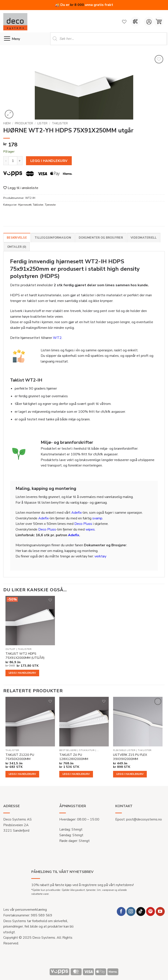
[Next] (162, 741)
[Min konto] (149, 22)
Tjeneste (50, 205)
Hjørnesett (25, 205)
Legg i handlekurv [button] (22, 673)
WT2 (57, 337)
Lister (42, 123)
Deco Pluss (83, 523)
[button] (159, 22)
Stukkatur (86, 750)
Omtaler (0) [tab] (16, 247)
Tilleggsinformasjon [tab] (53, 238)
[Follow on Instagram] (130, 911)
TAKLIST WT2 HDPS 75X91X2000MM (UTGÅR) (24, 656)
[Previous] (5, 741)
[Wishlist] (124, 21)
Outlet (10, 649)
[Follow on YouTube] (160, 911)
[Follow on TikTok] (140, 911)
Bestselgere (68, 750)
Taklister (60, 123)
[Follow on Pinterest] (150, 911)
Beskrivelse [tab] (17, 238)
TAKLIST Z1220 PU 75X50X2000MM (19, 757)
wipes (90, 529)
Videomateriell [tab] (144, 238)
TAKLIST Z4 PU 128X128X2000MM (73, 757)
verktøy (100, 556)
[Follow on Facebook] (121, 911)
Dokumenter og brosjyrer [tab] (101, 238)
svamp (97, 518)
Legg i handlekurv (49, 160)
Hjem (6, 123)
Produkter (24, 123)
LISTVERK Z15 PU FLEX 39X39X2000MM (130, 757)
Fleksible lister (124, 750)
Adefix (76, 512)
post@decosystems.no (144, 819)
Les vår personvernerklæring (25, 909)
